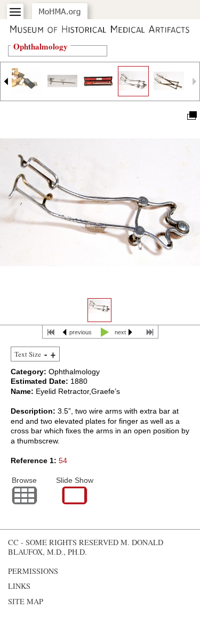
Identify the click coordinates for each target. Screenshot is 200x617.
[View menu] (15, 12)
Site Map (25, 601)
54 (63, 460)
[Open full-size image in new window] (191, 114)
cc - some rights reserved (63, 542)
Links (19, 586)
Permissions (33, 571)
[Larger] (53, 354)
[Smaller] (45, 354)
